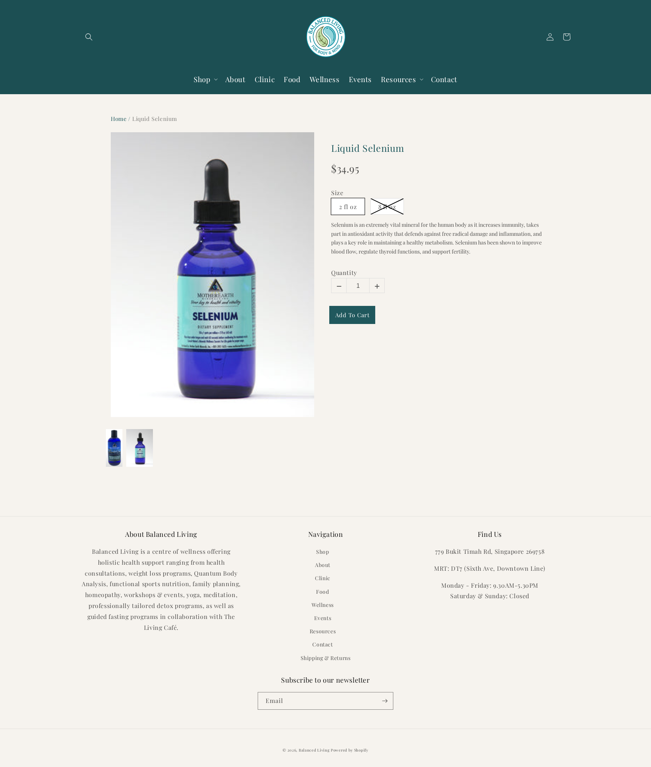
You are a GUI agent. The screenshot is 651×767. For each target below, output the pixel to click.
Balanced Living (314, 750)
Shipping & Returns (326, 658)
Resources (323, 631)
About (322, 564)
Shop (322, 551)
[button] (89, 37)
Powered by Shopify (349, 750)
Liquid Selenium (367, 148)
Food (322, 591)
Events (323, 618)
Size (337, 193)
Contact (322, 644)
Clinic (322, 578)
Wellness (323, 604)
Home (119, 118)
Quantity (344, 273)
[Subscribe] (384, 701)
